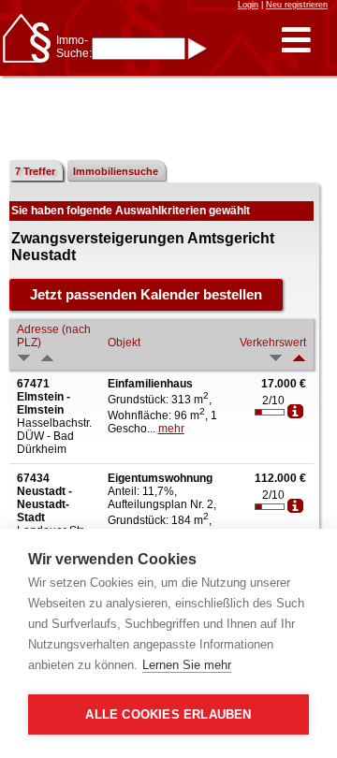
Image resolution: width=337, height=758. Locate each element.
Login (248, 4)
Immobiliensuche (115, 171)
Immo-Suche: (74, 47)
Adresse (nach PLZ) (54, 336)
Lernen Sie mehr (186, 665)
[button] (296, 40)
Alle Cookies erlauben (168, 714)
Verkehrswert (273, 342)
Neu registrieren (297, 4)
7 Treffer (35, 171)
